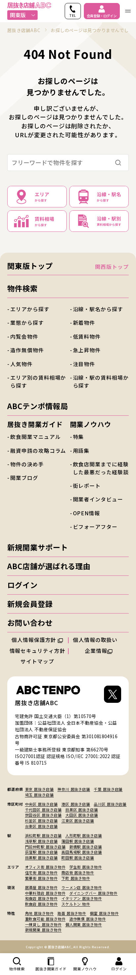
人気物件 (21, 364)
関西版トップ (111, 267)
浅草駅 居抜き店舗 (41, 841)
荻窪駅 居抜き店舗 (41, 852)
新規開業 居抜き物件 (43, 929)
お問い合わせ (29, 622)
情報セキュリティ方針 (37, 651)
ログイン (22, 584)
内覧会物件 (24, 336)
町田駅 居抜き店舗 (77, 857)
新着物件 (84, 322)
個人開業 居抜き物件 (83, 924)
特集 (78, 437)
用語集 (81, 450)
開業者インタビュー (98, 499)
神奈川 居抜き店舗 (73, 789)
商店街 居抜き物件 (77, 872)
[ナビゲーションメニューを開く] (128, 11)
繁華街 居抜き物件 (41, 878)
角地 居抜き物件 (39, 913)
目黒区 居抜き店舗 (81, 809)
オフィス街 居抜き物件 (45, 866)
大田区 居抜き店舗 (81, 815)
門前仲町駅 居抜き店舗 (45, 846)
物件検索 (22, 288)
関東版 (18, 15)
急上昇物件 (87, 350)
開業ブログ (24, 478)
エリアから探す (29, 309)
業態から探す (27, 322)
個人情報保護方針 (35, 640)
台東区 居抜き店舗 (41, 826)
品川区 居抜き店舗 (110, 804)
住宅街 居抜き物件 (41, 872)
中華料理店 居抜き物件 (45, 893)
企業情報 (96, 651)
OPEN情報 (86, 513)
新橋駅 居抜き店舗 (85, 846)
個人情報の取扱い (96, 640)
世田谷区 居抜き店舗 (43, 815)
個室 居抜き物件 (104, 913)
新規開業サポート (37, 547)
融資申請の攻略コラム (38, 450)
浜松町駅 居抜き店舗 (43, 835)
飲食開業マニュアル (35, 437)
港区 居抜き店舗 (75, 804)
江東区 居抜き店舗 (77, 820)
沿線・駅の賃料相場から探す (101, 381)
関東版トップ (29, 265)
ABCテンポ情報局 (37, 406)
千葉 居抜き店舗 (108, 789)
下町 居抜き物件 (75, 878)
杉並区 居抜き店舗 (41, 820)
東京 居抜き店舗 (39, 789)
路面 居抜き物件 (71, 913)
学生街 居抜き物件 (85, 866)
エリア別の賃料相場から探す (38, 381)
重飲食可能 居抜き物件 (45, 918)
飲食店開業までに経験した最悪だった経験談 (101, 468)
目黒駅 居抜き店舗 (41, 857)
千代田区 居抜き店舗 (43, 809)
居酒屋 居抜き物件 (41, 887)
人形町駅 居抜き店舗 (83, 835)
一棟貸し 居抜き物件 (43, 924)
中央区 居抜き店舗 (41, 804)
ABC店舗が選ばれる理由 (48, 566)
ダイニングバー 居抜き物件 (93, 893)
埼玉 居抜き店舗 (39, 794)
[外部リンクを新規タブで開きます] (112, 696)
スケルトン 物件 (75, 904)
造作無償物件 (27, 350)
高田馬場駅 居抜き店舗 (81, 852)
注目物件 (84, 364)
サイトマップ (37, 661)
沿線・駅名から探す (98, 309)
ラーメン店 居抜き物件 (81, 887)
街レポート (87, 485)
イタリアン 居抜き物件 (81, 898)
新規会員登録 (29, 603)
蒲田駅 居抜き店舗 (77, 841)
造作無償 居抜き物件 (87, 918)
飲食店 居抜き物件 (41, 904)
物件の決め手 (27, 464)
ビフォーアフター (95, 526)
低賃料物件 (87, 336)
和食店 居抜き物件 (41, 898)
